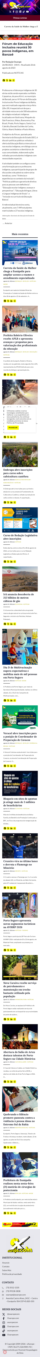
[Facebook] (3, 80)
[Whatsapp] (13, 80)
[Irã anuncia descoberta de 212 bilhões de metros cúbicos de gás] (20, 579)
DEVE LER (26, 281)
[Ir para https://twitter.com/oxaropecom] (20, 1315)
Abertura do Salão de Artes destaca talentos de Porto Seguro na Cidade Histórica (19, 1055)
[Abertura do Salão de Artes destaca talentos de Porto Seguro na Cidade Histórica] (20, 1036)
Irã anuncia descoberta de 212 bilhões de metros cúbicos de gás (18, 598)
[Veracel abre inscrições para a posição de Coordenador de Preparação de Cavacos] (20, 718)
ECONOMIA (18, 604)
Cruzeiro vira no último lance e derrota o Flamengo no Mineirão (20, 864)
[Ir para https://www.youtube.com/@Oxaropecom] (20, 1335)
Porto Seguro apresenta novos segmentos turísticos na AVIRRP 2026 (19, 924)
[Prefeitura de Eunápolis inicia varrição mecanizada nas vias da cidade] (20, 392)
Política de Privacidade (15, 423)
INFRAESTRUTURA (21, 999)
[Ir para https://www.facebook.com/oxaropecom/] (20, 1319)
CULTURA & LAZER (20, 1062)
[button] (35, 5)
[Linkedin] (10, 80)
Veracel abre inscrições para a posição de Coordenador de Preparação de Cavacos (20, 736)
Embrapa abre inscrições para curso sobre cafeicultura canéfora (17, 473)
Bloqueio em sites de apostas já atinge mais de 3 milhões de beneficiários (20, 802)
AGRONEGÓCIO (8, 482)
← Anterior (7, 223)
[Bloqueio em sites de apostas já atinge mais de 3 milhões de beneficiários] (20, 783)
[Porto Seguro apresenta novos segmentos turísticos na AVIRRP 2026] (20, 905)
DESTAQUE (18, 281)
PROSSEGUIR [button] (13, 428)
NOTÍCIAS (19, 73)
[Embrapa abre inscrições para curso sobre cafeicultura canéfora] (20, 454)
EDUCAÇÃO (33, 352)
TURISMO (25, 930)
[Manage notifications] (5, 1352)
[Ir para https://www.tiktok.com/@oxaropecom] (20, 1331)
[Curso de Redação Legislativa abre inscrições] (20, 520)
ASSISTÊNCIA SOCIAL (21, 1127)
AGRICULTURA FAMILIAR (22, 479)
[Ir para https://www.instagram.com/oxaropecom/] (20, 1323)
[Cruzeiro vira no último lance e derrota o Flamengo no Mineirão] (20, 846)
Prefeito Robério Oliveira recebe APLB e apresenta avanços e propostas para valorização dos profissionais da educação (20, 342)
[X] (7, 80)
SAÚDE (5, 284)
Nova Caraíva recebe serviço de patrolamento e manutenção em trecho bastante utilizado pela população (19, 989)
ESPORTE (18, 871)
